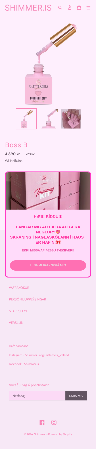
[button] (11, 177)
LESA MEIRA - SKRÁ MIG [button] (48, 265)
